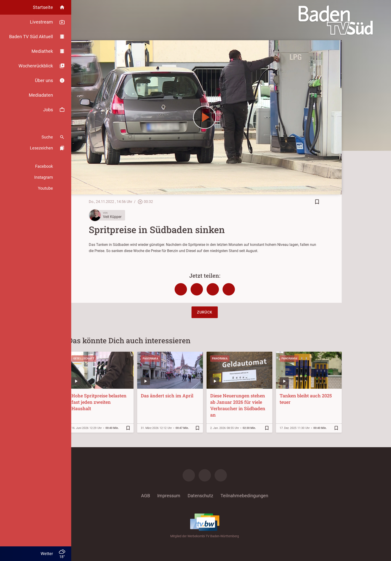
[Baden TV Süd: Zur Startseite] (336, 20)
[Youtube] (221, 475)
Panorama (150, 358)
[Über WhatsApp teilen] (213, 289)
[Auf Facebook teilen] (181, 289)
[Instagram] (205, 475)
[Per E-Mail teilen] (229, 289)
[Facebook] (189, 475)
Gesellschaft (83, 358)
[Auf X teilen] (197, 289)
